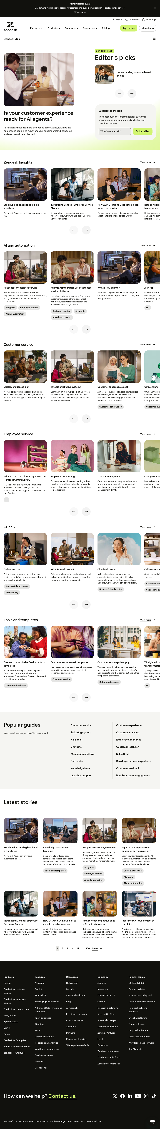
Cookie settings (57, 1121)
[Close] (155, 8)
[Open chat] (153, 1122)
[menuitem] (149, 19)
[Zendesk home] (11, 26)
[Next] (132, 93)
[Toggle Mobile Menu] (154, 38)
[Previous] (119, 93)
